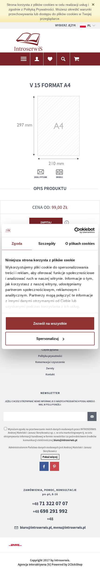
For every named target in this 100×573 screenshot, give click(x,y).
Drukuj (59, 177)
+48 (50, 503)
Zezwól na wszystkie (50, 323)
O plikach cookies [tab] (80, 243)
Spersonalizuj (47, 339)
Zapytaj (45, 222)
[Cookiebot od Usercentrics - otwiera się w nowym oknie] (74, 231)
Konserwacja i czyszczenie (50, 362)
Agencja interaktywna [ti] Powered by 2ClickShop (50, 564)
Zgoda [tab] (17, 243)
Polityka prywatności (50, 356)
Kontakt (50, 374)
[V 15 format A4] (48, 130)
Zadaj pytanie (40, 177)
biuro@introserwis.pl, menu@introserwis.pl (53, 527)
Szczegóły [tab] (46, 243)
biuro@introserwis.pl (65, 440)
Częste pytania (50, 349)
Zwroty (50, 368)
